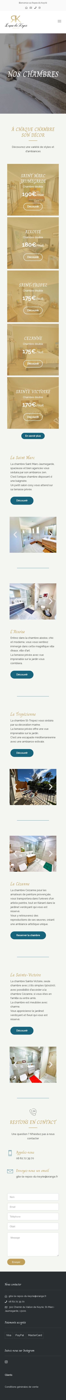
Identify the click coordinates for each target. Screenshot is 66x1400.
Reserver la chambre (28, 935)
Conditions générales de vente (21, 1387)
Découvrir (22, 500)
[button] (15, 535)
